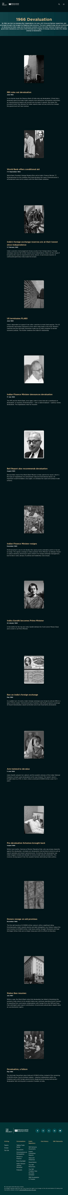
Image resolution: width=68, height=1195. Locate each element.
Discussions (19, 1149)
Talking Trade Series (20, 1146)
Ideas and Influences (32, 1158)
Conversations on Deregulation (21, 1153)
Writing (6, 1141)
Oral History (44, 1141)
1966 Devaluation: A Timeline (34, 1178)
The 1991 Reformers (32, 1165)
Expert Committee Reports (32, 1153)
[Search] (59, 4)
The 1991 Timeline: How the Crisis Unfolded (33, 1172)
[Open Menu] (64, 4)
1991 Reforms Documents (33, 1148)
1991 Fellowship (58, 1141)
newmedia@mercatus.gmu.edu (27, 1189)
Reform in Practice (19, 1157)
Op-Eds (6, 1150)
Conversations (20, 1141)
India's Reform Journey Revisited (20, 1165)
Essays (6, 1148)
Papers (6, 1145)
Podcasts (19, 1170)
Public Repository (32, 1142)
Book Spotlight (21, 1161)
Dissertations (32, 1162)
